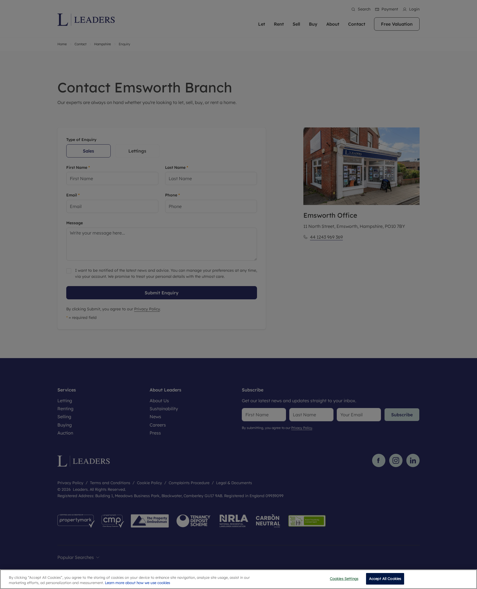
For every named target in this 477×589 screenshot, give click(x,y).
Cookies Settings (344, 578)
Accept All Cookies (385, 578)
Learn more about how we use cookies (137, 583)
